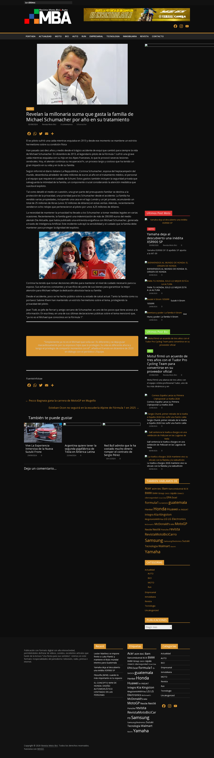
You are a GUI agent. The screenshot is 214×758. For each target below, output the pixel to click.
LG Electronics (177, 519)
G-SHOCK (163, 503)
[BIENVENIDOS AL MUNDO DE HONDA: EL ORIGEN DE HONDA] (167, 262)
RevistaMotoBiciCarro (161, 534)
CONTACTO (158, 36)
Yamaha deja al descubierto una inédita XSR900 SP (165, 238)
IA (179, 509)
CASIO (167, 493)
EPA (169, 497)
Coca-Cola (162, 498)
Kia (156, 514)
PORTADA (30, 36)
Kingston (165, 514)
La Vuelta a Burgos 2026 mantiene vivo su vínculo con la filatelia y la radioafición (167, 464)
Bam (165, 488)
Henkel (149, 509)
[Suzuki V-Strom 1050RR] (157, 299)
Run (149, 587)
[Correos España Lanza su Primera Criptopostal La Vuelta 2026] (167, 395)
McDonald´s (149, 524)
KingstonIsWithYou (154, 519)
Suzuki (186, 541)
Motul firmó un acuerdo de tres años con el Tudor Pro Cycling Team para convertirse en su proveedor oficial (167, 364)
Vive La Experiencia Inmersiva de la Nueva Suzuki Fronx (39, 448)
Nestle (148, 529)
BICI (67, 36)
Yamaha (152, 551)
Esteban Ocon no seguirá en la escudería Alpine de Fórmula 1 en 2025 (94, 407)
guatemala (177, 502)
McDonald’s (162, 524)
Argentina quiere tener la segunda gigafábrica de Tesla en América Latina (80, 448)
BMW (148, 493)
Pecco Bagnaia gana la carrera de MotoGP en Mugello (60, 400)
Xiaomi (173, 546)
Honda (159, 508)
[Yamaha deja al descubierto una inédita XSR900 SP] (167, 219)
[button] (147, 201)
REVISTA (144, 36)
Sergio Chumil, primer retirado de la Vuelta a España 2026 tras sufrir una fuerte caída (167, 421)
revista (174, 529)
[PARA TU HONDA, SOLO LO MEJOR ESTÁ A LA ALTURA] (167, 281)
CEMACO (180, 493)
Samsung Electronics (173, 541)
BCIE (186, 488)
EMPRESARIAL (96, 36)
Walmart (164, 546)
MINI (172, 524)
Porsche (165, 529)
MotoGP (181, 523)
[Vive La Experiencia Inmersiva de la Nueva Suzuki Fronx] (43, 424)
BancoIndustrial (175, 488)
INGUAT (184, 509)
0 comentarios (66, 124)
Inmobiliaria (150, 596)
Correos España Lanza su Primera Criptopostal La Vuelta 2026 (163, 403)
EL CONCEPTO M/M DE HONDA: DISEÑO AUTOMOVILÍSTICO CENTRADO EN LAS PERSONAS (105, 688)
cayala (173, 493)
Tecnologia (151, 546)
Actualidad (150, 569)
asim (154, 488)
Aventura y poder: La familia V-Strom (167, 315)
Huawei (172, 509)
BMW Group (158, 493)
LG (165, 519)
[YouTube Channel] (187, 26)
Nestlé (156, 529)
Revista (148, 601)
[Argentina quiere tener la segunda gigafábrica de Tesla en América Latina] (82, 424)
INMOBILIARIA (130, 36)
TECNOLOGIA (113, 36)
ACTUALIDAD (45, 36)
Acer (148, 488)
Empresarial (150, 592)
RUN (84, 36)
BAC (159, 488)
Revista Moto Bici (49, 124)
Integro (149, 514)
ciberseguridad (151, 498)
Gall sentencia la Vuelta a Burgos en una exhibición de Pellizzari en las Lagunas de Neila (166, 444)
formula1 (152, 502)
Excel (174, 497)
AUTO (75, 36)
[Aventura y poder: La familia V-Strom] (163, 312)
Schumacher (82, 124)
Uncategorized (152, 610)
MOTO (58, 36)
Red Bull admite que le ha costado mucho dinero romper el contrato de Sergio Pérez (120, 450)
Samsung (154, 540)
